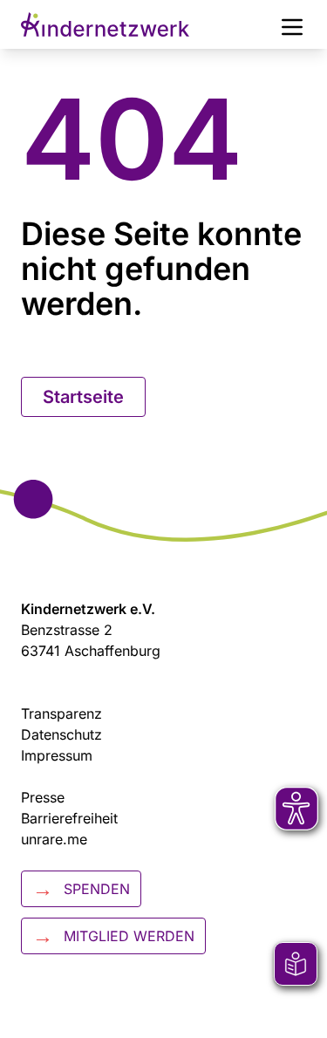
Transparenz (61, 713)
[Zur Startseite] (105, 24)
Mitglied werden (113, 935)
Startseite (83, 396)
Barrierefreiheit (69, 818)
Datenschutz (61, 734)
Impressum (56, 755)
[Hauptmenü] (292, 24)
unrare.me (54, 839)
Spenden (81, 888)
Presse (43, 797)
